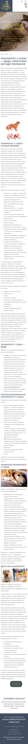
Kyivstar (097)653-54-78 (11, 719)
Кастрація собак (19, 706)
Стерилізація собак (8, 706)
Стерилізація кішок (8, 704)
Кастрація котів (19, 704)
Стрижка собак (14, 708)
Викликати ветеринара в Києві (14, 39)
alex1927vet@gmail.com (16, 717)
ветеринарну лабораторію (11, 387)
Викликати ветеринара (16, 684)
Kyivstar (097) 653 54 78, (25, 4)
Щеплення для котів (7, 701)
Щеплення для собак (20, 701)
